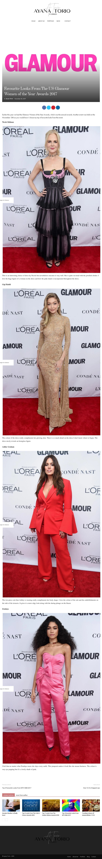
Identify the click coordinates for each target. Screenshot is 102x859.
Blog (58, 21)
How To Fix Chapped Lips (91, 788)
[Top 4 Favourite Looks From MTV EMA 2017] (71, 805)
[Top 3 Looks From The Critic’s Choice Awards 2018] (31, 805)
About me (41, 21)
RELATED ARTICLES (8, 795)
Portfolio (50, 21)
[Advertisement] (51, 776)
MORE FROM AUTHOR (21, 795)
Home (33, 21)
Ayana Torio (9, 98)
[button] (97, 21)
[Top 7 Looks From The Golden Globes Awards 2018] (51, 805)
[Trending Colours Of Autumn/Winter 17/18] (91, 805)
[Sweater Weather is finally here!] (11, 805)
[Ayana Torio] (51, 9)
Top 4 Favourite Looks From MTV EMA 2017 (16, 788)
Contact (68, 21)
